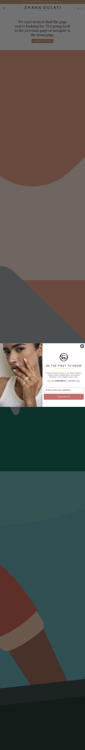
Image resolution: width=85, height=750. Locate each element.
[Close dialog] (82, 346)
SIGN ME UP (64, 397)
